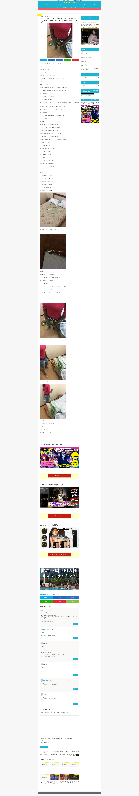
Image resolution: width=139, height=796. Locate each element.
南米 (63, 4)
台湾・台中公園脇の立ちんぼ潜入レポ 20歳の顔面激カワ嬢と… (89, 52)
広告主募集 (70, 7)
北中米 (85, 4)
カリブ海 (59, 4)
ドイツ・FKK (54, 4)
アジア (72, 4)
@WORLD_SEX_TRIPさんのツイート (88, 95)
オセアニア (89, 4)
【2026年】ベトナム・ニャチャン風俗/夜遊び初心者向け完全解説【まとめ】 (89, 69)
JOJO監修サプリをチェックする (59, 515)
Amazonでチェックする (59, 475)
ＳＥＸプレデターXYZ (47, 680)
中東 (81, 4)
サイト (41, 734)
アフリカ (67, 4)
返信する (75, 637)
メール (41, 730)
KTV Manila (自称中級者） (48, 610)
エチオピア (42, 594)
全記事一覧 (76, 7)
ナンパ (51, 594)
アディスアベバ (56, 594)
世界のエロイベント (96, 4)
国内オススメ (48, 4)
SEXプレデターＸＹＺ (47, 629)
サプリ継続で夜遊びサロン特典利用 (69, 9)
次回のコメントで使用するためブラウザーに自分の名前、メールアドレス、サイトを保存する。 (57, 738)
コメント (41, 714)
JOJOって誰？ (42, 4)
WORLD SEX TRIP (69, 2)
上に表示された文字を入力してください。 (47, 742)
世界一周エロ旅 (57, 7)
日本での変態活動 (64, 7)
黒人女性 (47, 594)
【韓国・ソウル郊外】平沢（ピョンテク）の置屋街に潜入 (89, 61)
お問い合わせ (82, 7)
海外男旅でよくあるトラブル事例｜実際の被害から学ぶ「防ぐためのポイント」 (89, 57)
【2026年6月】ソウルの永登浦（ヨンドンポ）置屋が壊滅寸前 (89, 65)
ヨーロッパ (77, 4)
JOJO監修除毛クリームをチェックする (59, 554)
